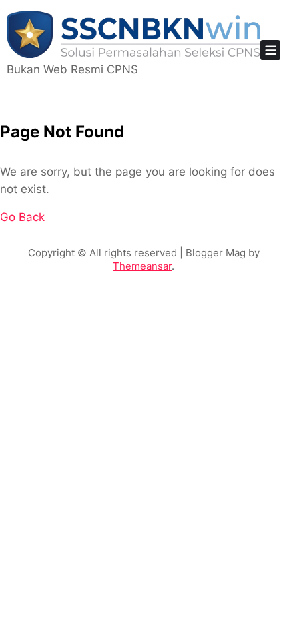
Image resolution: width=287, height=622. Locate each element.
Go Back (22, 217)
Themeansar (142, 266)
